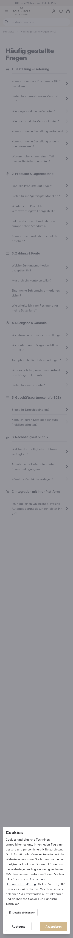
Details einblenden (23, 912)
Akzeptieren (54, 926)
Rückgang (19, 926)
